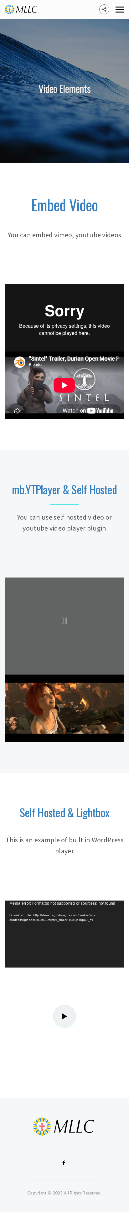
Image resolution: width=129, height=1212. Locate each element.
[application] (64, 934)
